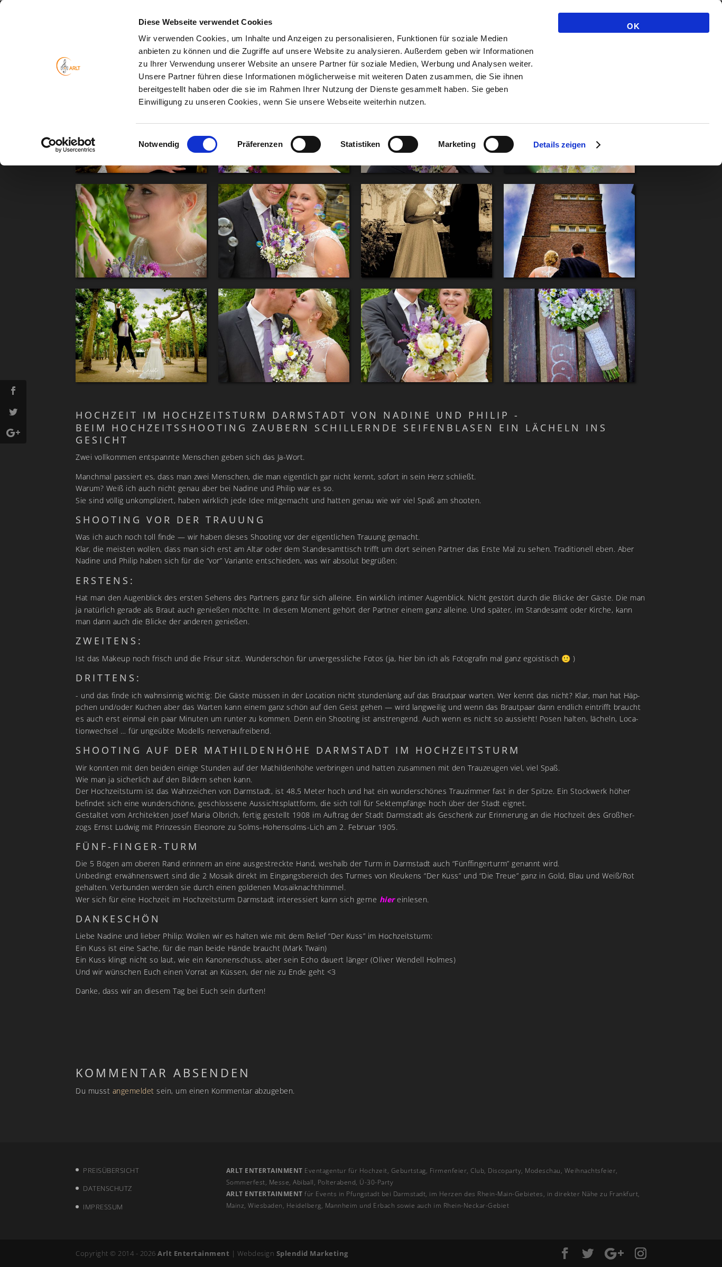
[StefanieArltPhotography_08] (283, 230)
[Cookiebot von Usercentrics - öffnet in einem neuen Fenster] (68, 145)
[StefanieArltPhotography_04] (426, 335)
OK (633, 26)
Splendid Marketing (312, 1253)
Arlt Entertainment (193, 1253)
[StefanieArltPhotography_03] (283, 335)
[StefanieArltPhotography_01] (426, 230)
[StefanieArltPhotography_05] (569, 335)
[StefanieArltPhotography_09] (569, 230)
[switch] (306, 144)
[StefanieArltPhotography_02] (141, 230)
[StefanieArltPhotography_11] (141, 335)
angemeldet (133, 1091)
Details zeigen (559, 144)
